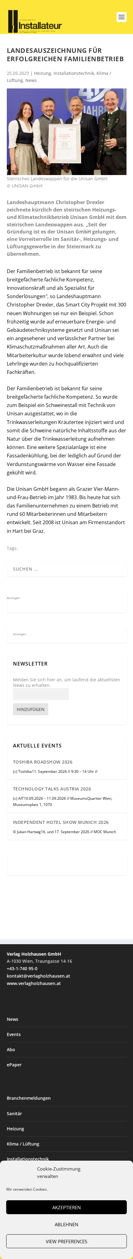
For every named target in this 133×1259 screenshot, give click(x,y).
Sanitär (14, 1113)
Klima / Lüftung (23, 1144)
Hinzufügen (31, 709)
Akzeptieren (66, 1207)
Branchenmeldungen (29, 1098)
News (31, 80)
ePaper (14, 1065)
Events (14, 1034)
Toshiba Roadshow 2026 (43, 762)
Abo (11, 1049)
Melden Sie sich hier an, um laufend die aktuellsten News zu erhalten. (66, 682)
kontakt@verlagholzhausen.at (38, 976)
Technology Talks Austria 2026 (52, 789)
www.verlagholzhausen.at (34, 983)
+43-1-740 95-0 (22, 968)
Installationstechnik (74, 73)
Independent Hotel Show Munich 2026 (61, 822)
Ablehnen (66, 1224)
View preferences (66, 1241)
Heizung (42, 73)
